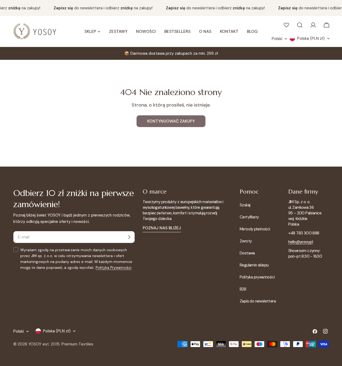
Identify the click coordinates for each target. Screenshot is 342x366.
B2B (243, 289)
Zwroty (246, 241)
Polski (277, 38)
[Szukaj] (299, 25)
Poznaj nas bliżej (162, 228)
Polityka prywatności (257, 277)
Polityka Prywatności (113, 267)
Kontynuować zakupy (171, 121)
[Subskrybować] (129, 237)
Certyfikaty (249, 217)
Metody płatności (255, 229)
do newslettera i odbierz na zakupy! (101, 8)
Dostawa (247, 253)
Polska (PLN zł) (311, 38)
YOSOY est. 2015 (44, 344)
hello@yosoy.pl (300, 242)
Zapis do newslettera (258, 301)
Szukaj (245, 205)
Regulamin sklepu (254, 265)
